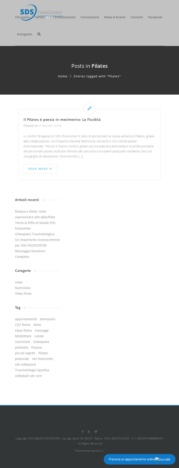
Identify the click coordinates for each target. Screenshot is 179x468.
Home (62, 76)
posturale (22, 359)
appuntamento (26, 319)
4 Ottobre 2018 (50, 126)
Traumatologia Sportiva (32, 370)
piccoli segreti (25, 353)
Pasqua (36, 347)
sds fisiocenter (42, 359)
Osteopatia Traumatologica (35, 234)
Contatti (137, 17)
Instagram (24, 34)
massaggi (42, 330)
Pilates (43, 353)
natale (39, 336)
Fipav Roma (23, 330)
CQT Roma (22, 325)
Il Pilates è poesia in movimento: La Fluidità (62, 119)
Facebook (155, 17)
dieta (37, 325)
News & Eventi (115, 17)
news (19, 282)
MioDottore (23, 336)
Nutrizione (23, 288)
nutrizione (22, 342)
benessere (47, 319)
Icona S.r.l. (97, 451)
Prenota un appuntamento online (132, 459)
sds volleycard (25, 364)
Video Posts (23, 293)
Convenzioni (90, 17)
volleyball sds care (28, 376)
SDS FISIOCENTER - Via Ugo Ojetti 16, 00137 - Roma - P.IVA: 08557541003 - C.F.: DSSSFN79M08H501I (101, 438)
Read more (39, 168)
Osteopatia (41, 342)
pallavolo (21, 347)
